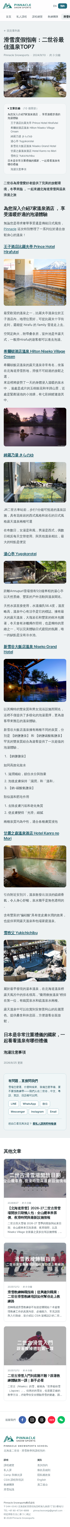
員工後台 (42, 1484)
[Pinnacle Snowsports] (17, 6)
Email (53, 1111)
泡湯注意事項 (18, 169)
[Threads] (42, 1420)
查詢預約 (42, 1465)
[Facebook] (22, 1420)
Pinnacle (10, 229)
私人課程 (21, 16)
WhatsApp (29, 1103)
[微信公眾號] (61, 1420)
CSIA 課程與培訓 (14, 1479)
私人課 (8, 1470)
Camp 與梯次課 (13, 1474)
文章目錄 (24, 108)
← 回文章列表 (12, 30)
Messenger (18, 1111)
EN (55, 5)
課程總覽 (37, 16)
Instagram (37, 1111)
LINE (13, 1103)
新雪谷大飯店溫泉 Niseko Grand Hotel (33, 146)
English (41, 1479)
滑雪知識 (9, 1489)
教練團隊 (53, 16)
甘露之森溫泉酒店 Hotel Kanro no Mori (33, 150)
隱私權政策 (43, 1474)
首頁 (8, 16)
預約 (62, 5)
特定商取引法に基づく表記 (17, 1514)
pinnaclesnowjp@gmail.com (47, 1510)
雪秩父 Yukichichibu (23, 155)
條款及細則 (43, 1470)
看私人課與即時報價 (44, 1123)
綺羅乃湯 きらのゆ (21, 136)
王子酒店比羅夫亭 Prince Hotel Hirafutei (34, 122)
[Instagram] (32, 1420)
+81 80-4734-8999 (18, 1510)
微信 (45, 1103)
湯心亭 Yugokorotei (22, 141)
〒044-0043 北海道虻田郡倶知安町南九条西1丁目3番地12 (33, 1506)
